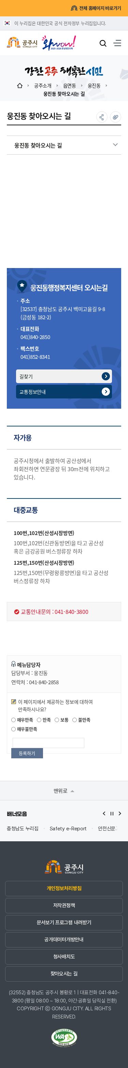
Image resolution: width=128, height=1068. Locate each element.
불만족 (83, 719)
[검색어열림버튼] (103, 43)
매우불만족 (26, 729)
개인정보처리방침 (64, 888)
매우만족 (24, 719)
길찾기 (25, 376)
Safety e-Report (68, 828)
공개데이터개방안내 (63, 940)
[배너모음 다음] (119, 813)
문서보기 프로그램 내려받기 (64, 922)
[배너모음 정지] (112, 813)
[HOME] (20, 85)
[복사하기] (115, 117)
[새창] (59, 40)
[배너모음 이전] (104, 813)
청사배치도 (64, 957)
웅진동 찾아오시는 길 (64, 93)
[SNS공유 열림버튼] (102, 117)
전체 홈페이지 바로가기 (100, 8)
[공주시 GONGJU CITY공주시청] (22, 43)
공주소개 (43, 85)
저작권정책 (64, 905)
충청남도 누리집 (23, 828)
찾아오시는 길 (64, 974)
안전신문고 (109, 828)
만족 (46, 719)
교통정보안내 (32, 391)
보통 (63, 719)
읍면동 (69, 85)
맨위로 (61, 790)
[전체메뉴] (117, 43)
